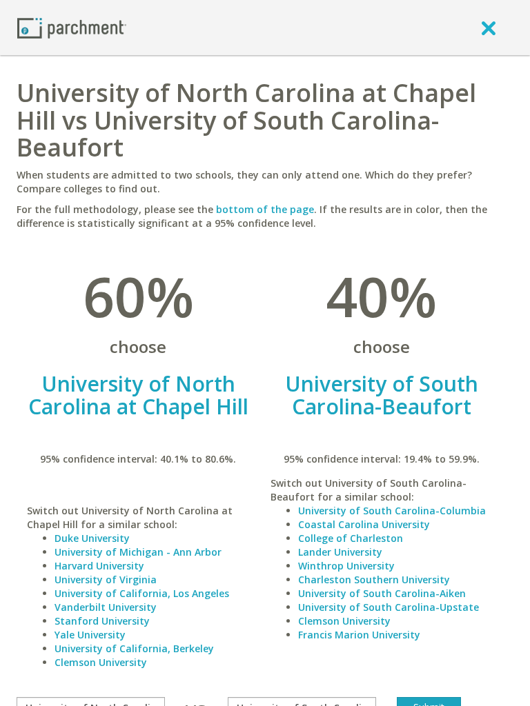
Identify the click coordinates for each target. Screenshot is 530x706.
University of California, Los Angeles (142, 593)
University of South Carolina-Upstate (388, 607)
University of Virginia (106, 579)
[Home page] (71, 27)
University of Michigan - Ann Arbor (138, 551)
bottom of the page (265, 209)
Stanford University (102, 620)
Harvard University (99, 565)
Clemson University (101, 662)
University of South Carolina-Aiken (382, 593)
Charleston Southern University (374, 579)
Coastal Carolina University (364, 524)
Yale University (90, 634)
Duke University (92, 538)
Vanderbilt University (106, 607)
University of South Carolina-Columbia (392, 510)
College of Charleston (350, 538)
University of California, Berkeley (134, 648)
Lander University (340, 551)
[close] (488, 27)
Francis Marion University (359, 634)
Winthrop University (346, 565)
